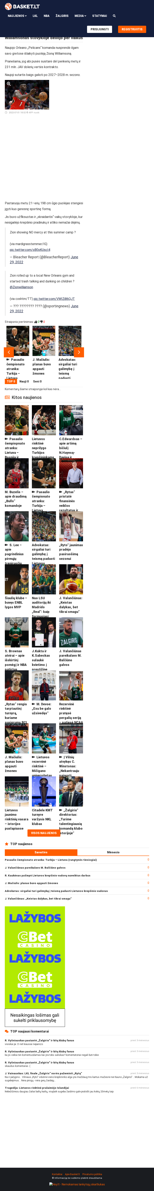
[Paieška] (114, 15)
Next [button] (79, 352)
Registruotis (132, 29)
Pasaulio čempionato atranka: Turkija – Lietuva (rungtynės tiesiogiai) (51, 859)
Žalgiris (62, 15)
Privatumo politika (92, 1174)
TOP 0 (11, 381)
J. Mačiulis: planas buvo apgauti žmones (31, 883)
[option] (18, 352)
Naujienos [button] (16, 15)
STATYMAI (99, 15)
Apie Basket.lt (72, 1174)
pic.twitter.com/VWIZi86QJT (54, 299)
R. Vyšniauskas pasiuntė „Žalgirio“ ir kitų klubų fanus (39, 1040)
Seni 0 (37, 381)
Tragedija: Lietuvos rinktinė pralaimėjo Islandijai (37, 1087)
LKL (35, 15)
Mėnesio (113, 852)
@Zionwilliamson (21, 287)
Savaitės (41, 852)
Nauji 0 (24, 381)
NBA (47, 15)
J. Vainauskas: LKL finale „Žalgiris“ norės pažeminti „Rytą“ (43, 1073)
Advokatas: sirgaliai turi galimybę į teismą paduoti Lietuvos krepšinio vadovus (56, 890)
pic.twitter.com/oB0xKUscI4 (30, 250)
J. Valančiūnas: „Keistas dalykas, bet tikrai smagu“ (38, 898)
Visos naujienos (44, 833)
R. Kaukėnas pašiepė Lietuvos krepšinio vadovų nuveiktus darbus (47, 875)
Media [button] (79, 15)
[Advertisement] (67, 140)
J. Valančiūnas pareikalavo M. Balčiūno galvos (35, 867)
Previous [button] (9, 352)
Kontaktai (57, 1174)
